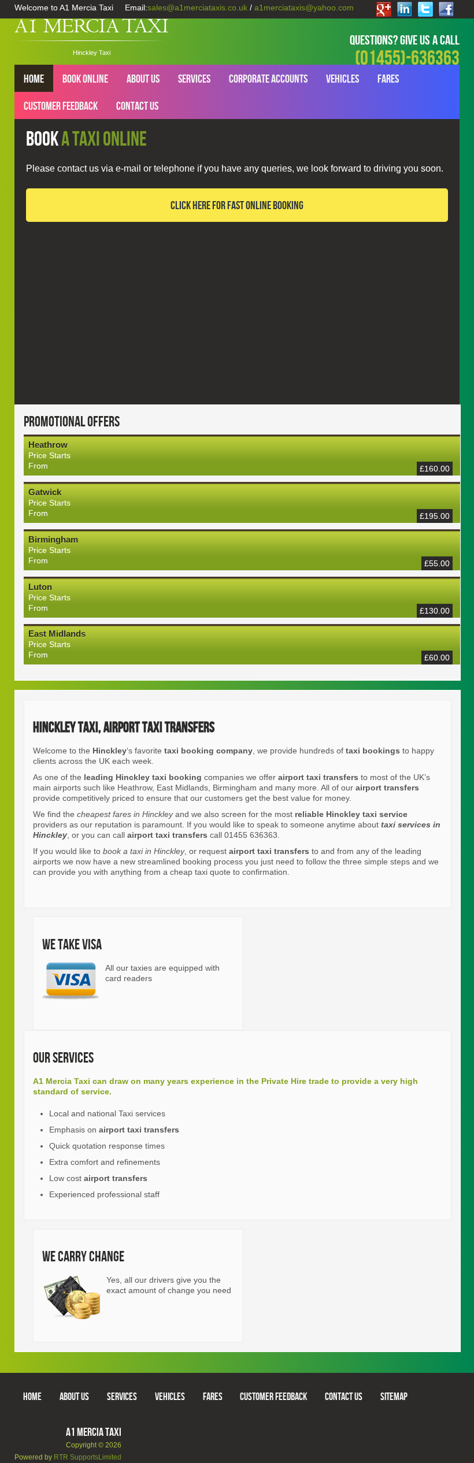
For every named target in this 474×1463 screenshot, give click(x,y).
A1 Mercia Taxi (93, 1431)
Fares (388, 78)
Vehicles (342, 78)
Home (34, 78)
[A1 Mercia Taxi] (91, 29)
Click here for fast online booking (237, 205)
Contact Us (137, 105)
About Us (143, 78)
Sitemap (394, 1396)
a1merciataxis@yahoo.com (304, 7)
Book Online (85, 78)
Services (194, 78)
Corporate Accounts (268, 78)
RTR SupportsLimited (87, 1457)
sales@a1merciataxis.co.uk (197, 7)
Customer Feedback (61, 105)
